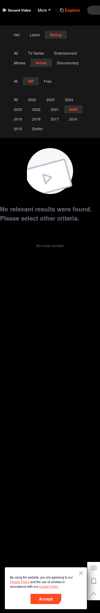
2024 (69, 99)
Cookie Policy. (49, 586)
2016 (73, 119)
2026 (32, 99)
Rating (56, 34)
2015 (18, 128)
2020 (73, 109)
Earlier (37, 128)
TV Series (36, 53)
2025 (50, 99)
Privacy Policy (19, 582)
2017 (55, 119)
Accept (46, 599)
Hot (16, 34)
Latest (35, 34)
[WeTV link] (17, 10)
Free (48, 81)
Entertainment (65, 53)
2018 (36, 119)
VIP (31, 81)
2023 (18, 109)
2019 (18, 119)
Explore (72, 10)
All (16, 53)
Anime (41, 62)
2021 (55, 109)
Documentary (68, 62)
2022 (36, 109)
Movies (19, 62)
